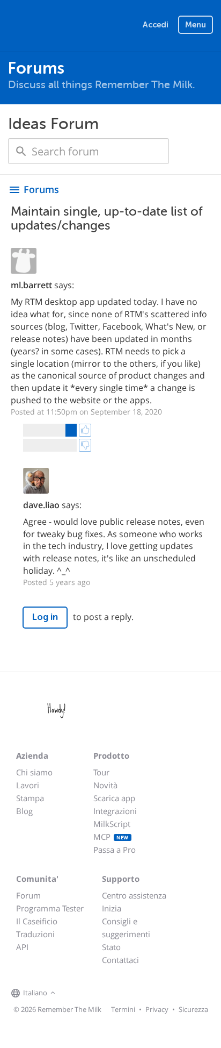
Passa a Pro (114, 849)
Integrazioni (115, 810)
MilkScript (111, 823)
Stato (111, 947)
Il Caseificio (36, 921)
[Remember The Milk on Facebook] (73, 993)
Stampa (30, 798)
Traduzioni (35, 934)
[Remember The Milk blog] (102, 993)
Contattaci (120, 959)
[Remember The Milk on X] (88, 993)
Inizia (111, 908)
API (22, 947)
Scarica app (114, 798)
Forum (28, 895)
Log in (45, 617)
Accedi (155, 25)
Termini (123, 1009)
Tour (101, 772)
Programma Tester (50, 908)
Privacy (156, 1009)
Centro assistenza (134, 895)
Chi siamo (34, 772)
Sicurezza (193, 1009)
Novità (105, 785)
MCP (111, 836)
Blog (24, 810)
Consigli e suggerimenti (126, 927)
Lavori (27, 785)
